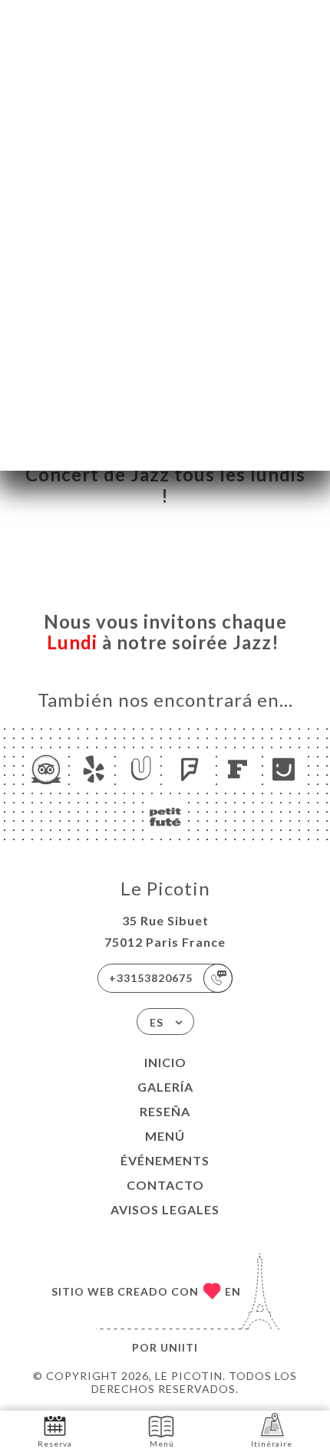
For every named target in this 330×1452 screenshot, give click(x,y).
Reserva (55, 1443)
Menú (165, 1135)
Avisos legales (165, 1209)
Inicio (165, 1062)
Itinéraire (271, 1443)
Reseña (165, 1111)
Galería (165, 1086)
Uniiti (179, 1347)
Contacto (165, 1185)
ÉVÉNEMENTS (165, 1160)
